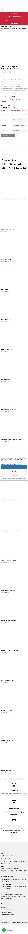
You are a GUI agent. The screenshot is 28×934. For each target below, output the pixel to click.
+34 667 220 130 (9, 898)
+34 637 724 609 (12, 871)
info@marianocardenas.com (9, 856)
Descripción (4, 151)
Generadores (20, 20)
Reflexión (16, 28)
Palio (14, 107)
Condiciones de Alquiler (7, 914)
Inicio (2, 26)
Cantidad (3, 125)
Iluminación (14, 13)
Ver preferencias (14, 475)
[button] (26, 455)
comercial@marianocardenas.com (14, 894)
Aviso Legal (22, 478)
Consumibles (14, 23)
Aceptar (14, 467)
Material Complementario (14, 16)
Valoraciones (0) (6, 155)
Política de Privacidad (15, 478)
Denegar (14, 471)
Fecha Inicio (4, 131)
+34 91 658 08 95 (11, 896)
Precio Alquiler (4, 119)
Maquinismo (7, 20)
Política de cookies (7, 478)
